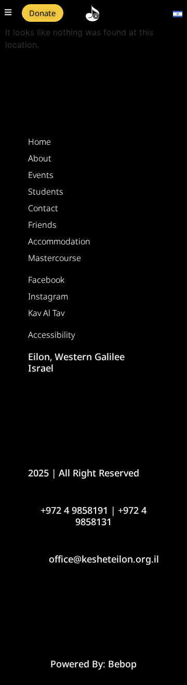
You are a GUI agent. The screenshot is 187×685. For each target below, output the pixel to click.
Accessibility (51, 334)
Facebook (46, 279)
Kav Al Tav (46, 313)
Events (41, 175)
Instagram (48, 296)
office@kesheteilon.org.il (104, 559)
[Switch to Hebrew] (177, 13)
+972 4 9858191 (74, 510)
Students (45, 191)
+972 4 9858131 (110, 516)
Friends (42, 224)
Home (39, 141)
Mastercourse (54, 258)
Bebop (122, 663)
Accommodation (59, 241)
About (39, 158)
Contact (43, 208)
